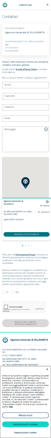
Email (7, 118)
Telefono (9, 107)
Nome (7, 85)
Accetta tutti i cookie (25, 424)
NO (17, 292)
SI (7, 292)
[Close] (47, 5)
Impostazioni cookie (25, 432)
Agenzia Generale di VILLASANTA (25, 32)
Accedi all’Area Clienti (26, 69)
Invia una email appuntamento (25, 323)
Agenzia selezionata (26, 234)
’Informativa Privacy (26, 254)
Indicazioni (45, 212)
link (11, 406)
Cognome (9, 96)
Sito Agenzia (45, 205)
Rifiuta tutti (25, 415)
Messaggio (10, 129)
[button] (25, 183)
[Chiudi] (47, 369)
